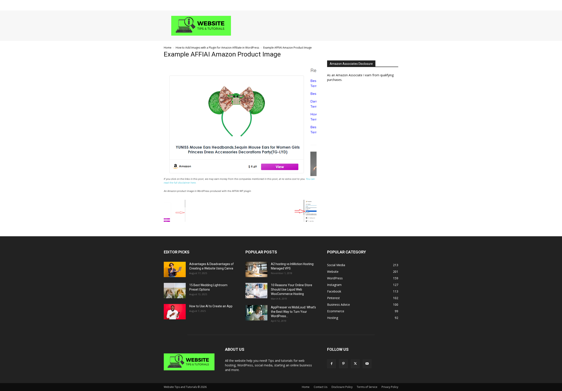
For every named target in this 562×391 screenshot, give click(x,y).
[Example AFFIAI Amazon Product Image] (240, 175)
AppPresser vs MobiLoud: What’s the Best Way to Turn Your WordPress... (293, 312)
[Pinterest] (343, 363)
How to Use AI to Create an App (210, 306)
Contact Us (320, 387)
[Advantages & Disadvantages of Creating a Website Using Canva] (175, 269)
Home (167, 47)
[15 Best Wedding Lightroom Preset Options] (175, 290)
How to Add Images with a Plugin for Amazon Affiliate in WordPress (217, 47)
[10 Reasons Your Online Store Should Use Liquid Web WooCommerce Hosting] (256, 290)
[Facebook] (331, 363)
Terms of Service (367, 387)
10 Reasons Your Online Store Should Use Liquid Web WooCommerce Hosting (291, 289)
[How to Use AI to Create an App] (175, 311)
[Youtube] (367, 363)
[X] (355, 363)
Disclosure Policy (342, 387)
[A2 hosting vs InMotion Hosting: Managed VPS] (256, 269)
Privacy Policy (390, 387)
